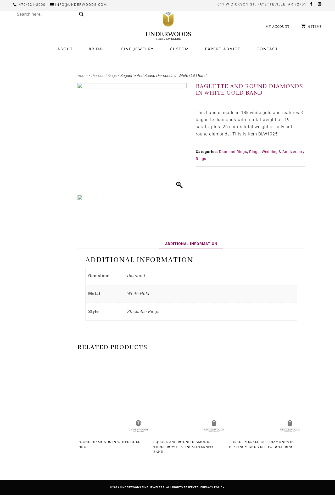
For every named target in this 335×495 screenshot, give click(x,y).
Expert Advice (223, 49)
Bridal (97, 49)
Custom (179, 49)
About (65, 49)
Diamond (136, 275)
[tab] (191, 243)
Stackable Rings (143, 311)
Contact (267, 49)
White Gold (138, 293)
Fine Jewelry (137, 49)
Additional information (191, 244)
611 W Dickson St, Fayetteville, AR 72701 (261, 4)
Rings (254, 152)
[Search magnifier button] (81, 14)
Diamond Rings (104, 75)
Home (82, 75)
